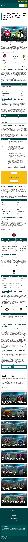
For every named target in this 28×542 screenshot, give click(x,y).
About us (14, 515)
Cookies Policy (14, 520)
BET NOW (14, 180)
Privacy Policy (14, 518)
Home (2, 10)
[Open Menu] (16, 6)
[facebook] (2, 1)
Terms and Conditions (14, 517)
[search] (25, 5)
